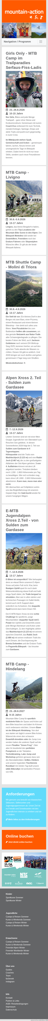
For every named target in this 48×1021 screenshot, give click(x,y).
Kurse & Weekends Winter (17, 926)
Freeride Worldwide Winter (17, 951)
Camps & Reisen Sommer (17, 917)
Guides (9, 970)
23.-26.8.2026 (17, 109)
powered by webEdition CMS (39, 1020)
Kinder (9, 894)
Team (8, 976)
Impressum (10, 1007)
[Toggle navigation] (40, 41)
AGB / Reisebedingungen (17, 1004)
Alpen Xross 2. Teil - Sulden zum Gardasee (23, 382)
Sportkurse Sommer (14, 898)
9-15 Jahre (15, 714)
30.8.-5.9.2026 (17, 219)
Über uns (10, 966)
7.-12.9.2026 (16, 429)
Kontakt (9, 998)
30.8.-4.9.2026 (17, 309)
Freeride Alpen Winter (15, 948)
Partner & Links (12, 1001)
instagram (10, 982)
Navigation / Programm (17, 41)
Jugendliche (11, 913)
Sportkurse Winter (13, 900)
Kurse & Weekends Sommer (18, 920)
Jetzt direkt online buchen (20, 842)
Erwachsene (11, 938)
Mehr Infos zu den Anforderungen (24, 819)
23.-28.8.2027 (17, 711)
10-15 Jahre (16, 113)
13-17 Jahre (16, 223)
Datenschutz (11, 1010)
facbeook (10, 979)
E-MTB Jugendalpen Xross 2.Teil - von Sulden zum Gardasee (22, 520)
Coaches (10, 973)
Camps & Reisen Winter (16, 923)
